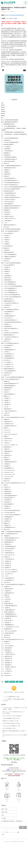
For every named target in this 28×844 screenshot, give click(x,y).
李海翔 (21, 681)
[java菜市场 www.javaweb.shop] (8, 2)
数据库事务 (12, 681)
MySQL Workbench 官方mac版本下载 (12, 716)
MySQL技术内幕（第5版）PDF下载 (11, 723)
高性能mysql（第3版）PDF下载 (10, 721)
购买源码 (14, 762)
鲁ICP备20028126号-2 (19, 841)
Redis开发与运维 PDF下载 (9, 728)
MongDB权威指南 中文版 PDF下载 (11, 718)
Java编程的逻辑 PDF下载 (13, 696)
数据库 (6, 681)
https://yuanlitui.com (15, 769)
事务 (17, 681)
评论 (23, 827)
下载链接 (15, 18)
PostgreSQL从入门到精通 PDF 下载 (11, 726)
